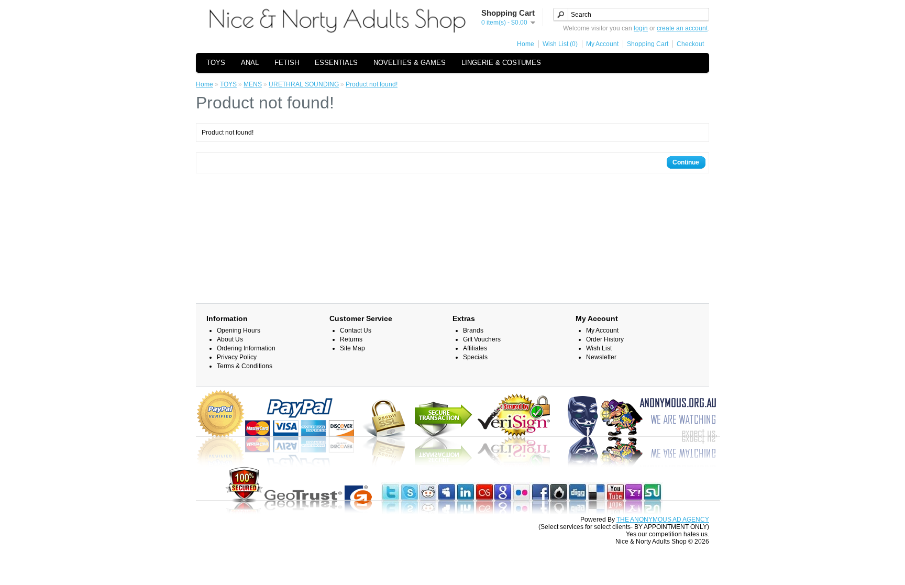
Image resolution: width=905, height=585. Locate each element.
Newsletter (601, 357)
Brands (473, 330)
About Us (230, 339)
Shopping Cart (647, 44)
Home (525, 44)
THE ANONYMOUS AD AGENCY (662, 519)
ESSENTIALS (336, 63)
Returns (351, 339)
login (641, 28)
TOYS (215, 63)
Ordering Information (246, 348)
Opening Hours (238, 330)
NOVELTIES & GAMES (409, 63)
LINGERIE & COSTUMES (501, 63)
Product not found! (372, 84)
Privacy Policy (237, 357)
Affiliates (475, 348)
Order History (605, 339)
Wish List (599, 348)
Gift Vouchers (482, 339)
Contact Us (355, 330)
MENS (253, 84)
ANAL (250, 63)
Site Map (352, 348)
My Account (602, 44)
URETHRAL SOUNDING (304, 84)
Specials (475, 357)
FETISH (286, 63)
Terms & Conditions (244, 366)
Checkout (690, 44)
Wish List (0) (560, 44)
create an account (682, 28)
